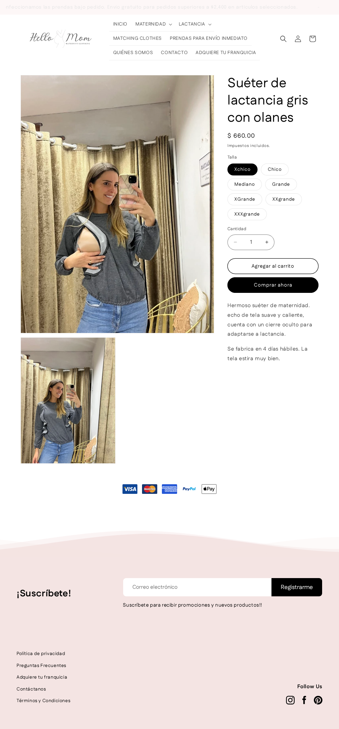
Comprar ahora (273, 285)
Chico (275, 169)
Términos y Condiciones (43, 700)
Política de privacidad (41, 653)
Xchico (242, 169)
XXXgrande (247, 214)
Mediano (244, 184)
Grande (281, 184)
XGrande (244, 199)
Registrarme (297, 587)
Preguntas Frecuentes (41, 665)
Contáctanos (31, 689)
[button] (153, 24)
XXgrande (283, 199)
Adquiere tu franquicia (42, 677)
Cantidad (236, 229)
